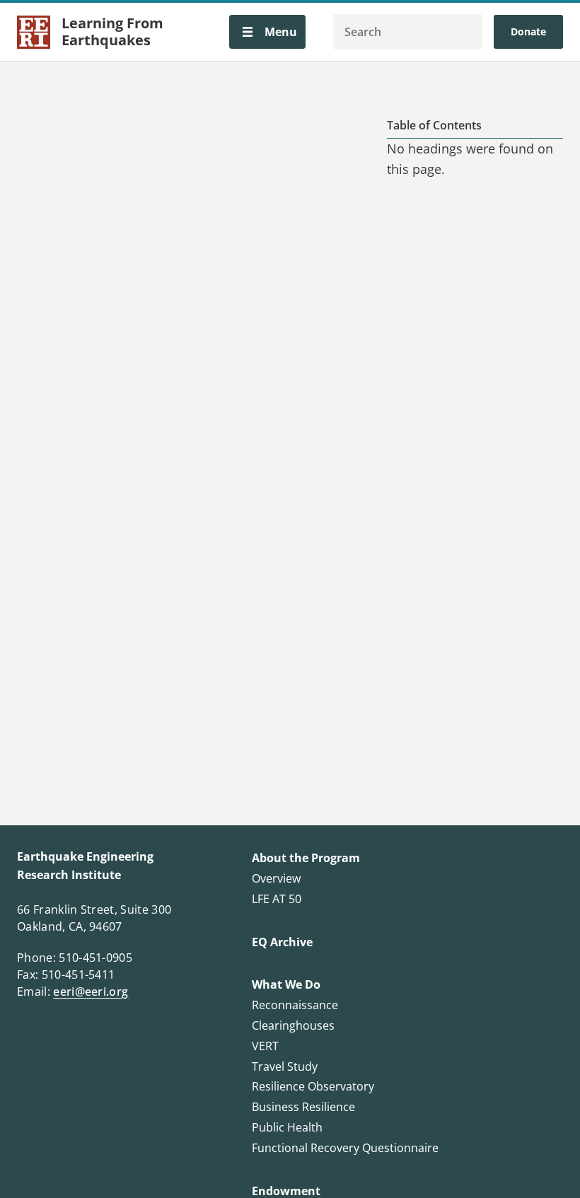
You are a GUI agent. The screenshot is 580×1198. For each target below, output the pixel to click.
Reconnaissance (295, 1005)
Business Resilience (303, 1107)
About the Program (306, 858)
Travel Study (285, 1066)
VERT (265, 1046)
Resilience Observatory (313, 1086)
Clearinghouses (293, 1025)
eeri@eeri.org (90, 991)
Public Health (287, 1127)
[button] (267, 32)
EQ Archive (282, 942)
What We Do (286, 984)
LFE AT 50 (276, 899)
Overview (276, 878)
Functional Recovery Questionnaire (345, 1148)
